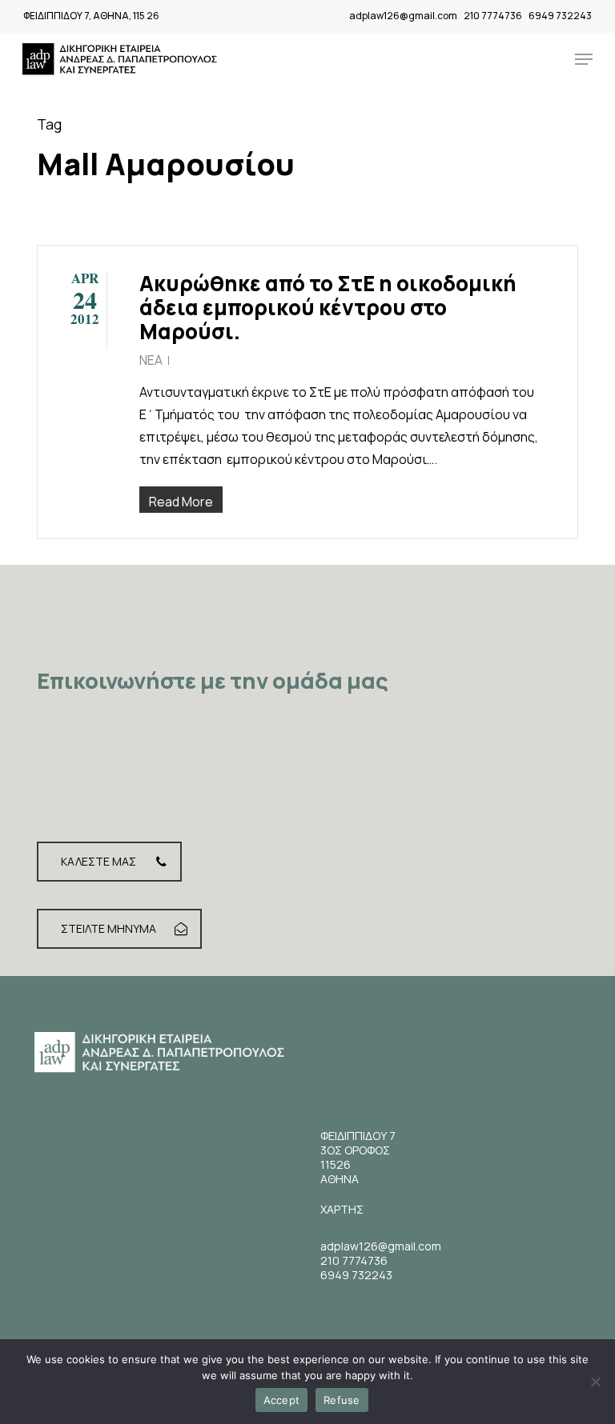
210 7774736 (493, 15)
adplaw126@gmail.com (403, 15)
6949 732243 (560, 15)
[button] (584, 59)
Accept (281, 1400)
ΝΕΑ (151, 360)
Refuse (342, 1400)
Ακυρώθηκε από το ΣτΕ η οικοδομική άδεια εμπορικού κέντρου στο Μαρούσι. (328, 307)
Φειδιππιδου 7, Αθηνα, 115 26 (91, 15)
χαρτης (342, 1209)
